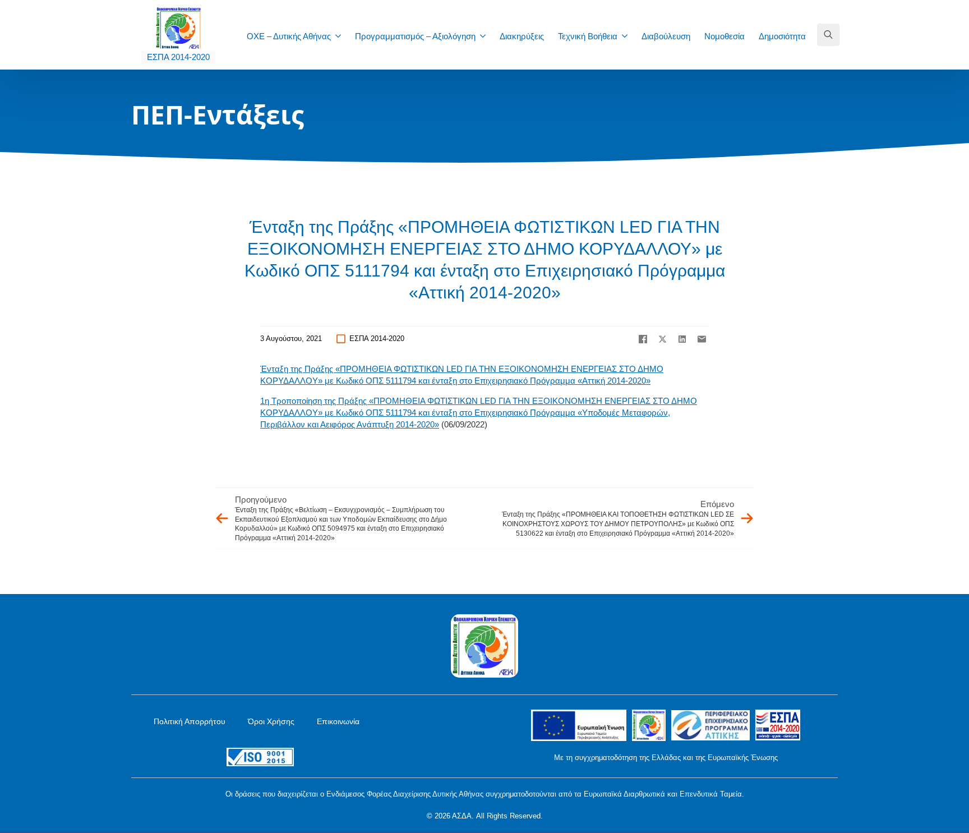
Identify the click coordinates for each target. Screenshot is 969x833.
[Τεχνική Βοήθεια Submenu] (628, 36)
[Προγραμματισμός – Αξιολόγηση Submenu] (486, 36)
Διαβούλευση (666, 36)
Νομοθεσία (724, 36)
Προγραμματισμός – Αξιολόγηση (415, 36)
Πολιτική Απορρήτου (189, 721)
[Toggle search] (828, 35)
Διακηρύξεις (522, 36)
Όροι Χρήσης (271, 721)
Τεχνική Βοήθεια (587, 36)
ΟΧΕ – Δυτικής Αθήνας (289, 36)
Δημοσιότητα (782, 36)
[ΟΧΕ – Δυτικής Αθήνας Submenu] (341, 36)
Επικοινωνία (338, 721)
